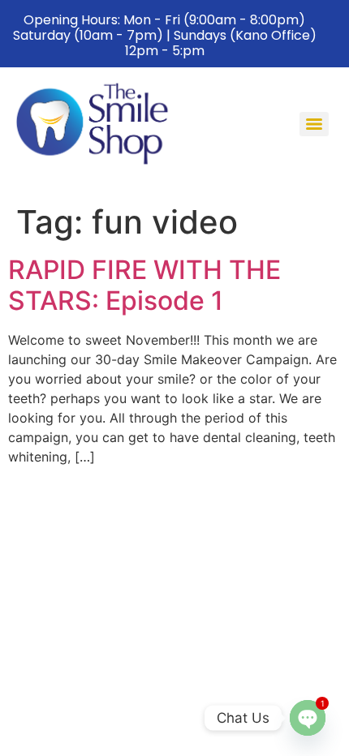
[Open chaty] (307, 718)
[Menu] (314, 124)
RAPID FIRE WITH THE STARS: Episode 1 (144, 285)
